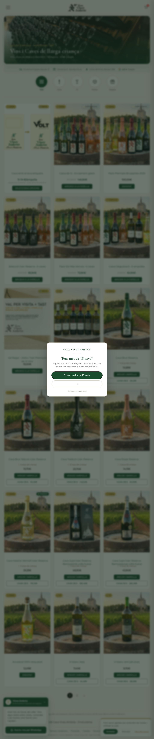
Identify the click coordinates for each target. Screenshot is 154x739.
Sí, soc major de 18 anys (77, 375)
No (77, 384)
